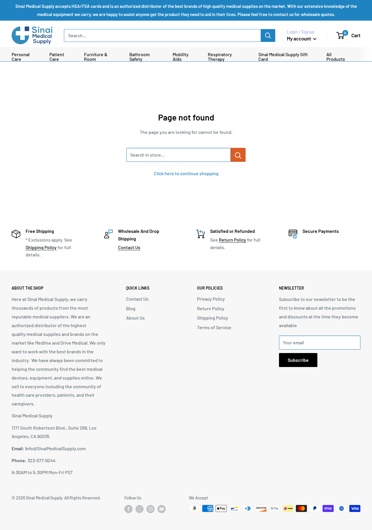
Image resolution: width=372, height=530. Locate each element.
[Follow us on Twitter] (139, 510)
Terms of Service (214, 327)
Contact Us (129, 247)
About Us (135, 317)
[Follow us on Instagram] (150, 509)
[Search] (268, 35)
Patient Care (56, 56)
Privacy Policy (211, 299)
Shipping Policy (41, 247)
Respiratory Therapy (220, 56)
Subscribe (298, 360)
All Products (335, 56)
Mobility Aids (181, 56)
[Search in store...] (238, 155)
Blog (130, 308)
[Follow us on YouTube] (162, 509)
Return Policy (232, 239)
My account (299, 38)
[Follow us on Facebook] (128, 509)
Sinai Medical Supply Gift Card (283, 56)
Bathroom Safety (139, 56)
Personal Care (21, 56)
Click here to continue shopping (186, 173)
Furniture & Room (96, 56)
